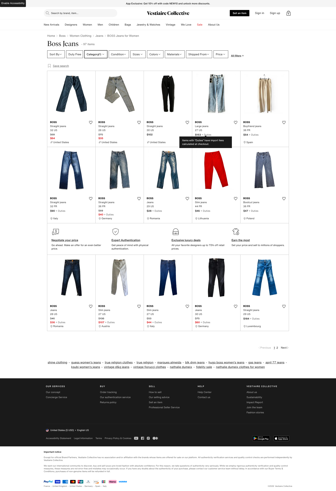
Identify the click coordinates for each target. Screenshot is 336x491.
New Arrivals (51, 25)
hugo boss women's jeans (226, 362)
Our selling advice (159, 397)
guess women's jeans (86, 362)
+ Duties (206, 134)
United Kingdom (59, 486)
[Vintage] (178, 24)
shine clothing (57, 362)
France (47, 486)
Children (114, 25)
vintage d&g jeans (116, 367)
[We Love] (194, 24)
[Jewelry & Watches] (163, 24)
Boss (62, 36)
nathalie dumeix (181, 367)
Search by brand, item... (64, 13)
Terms (98, 438)
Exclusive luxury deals (186, 240)
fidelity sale (204, 367)
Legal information (83, 438)
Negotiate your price (64, 240)
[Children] (121, 24)
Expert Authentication (125, 240)
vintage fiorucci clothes (149, 367)
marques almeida (169, 362)
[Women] (94, 24)
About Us (213, 25)
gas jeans (255, 362)
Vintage (170, 25)
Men (100, 25)
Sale (199, 25)
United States (76, 486)
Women (87, 25)
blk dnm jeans (195, 362)
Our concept (53, 392)
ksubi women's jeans (85, 367)
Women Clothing (81, 36)
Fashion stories (255, 412)
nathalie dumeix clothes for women (240, 367)
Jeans (99, 36)
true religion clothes (119, 362)
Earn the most (241, 240)
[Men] (105, 24)
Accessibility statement (58, 438)
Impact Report (255, 402)
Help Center (205, 392)
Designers (71, 25)
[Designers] (80, 24)
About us (252, 392)
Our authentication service (115, 397)
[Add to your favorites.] (91, 122)
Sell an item (239, 13)
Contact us (204, 397)
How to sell (155, 392)
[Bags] (133, 24)
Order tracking (108, 392)
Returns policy (108, 402)
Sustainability (254, 397)
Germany (88, 486)
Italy (105, 486)
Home (51, 36)
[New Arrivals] (62, 24)
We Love (186, 25)
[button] (288, 13)
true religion (144, 362)
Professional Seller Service (164, 407)
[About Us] (222, 24)
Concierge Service (56, 397)
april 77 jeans (274, 362)
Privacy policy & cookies (118, 438)
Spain (97, 486)
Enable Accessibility (12, 3)
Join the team (254, 407)
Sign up (275, 13)
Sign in (259, 13)
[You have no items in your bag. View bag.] (288, 13)
